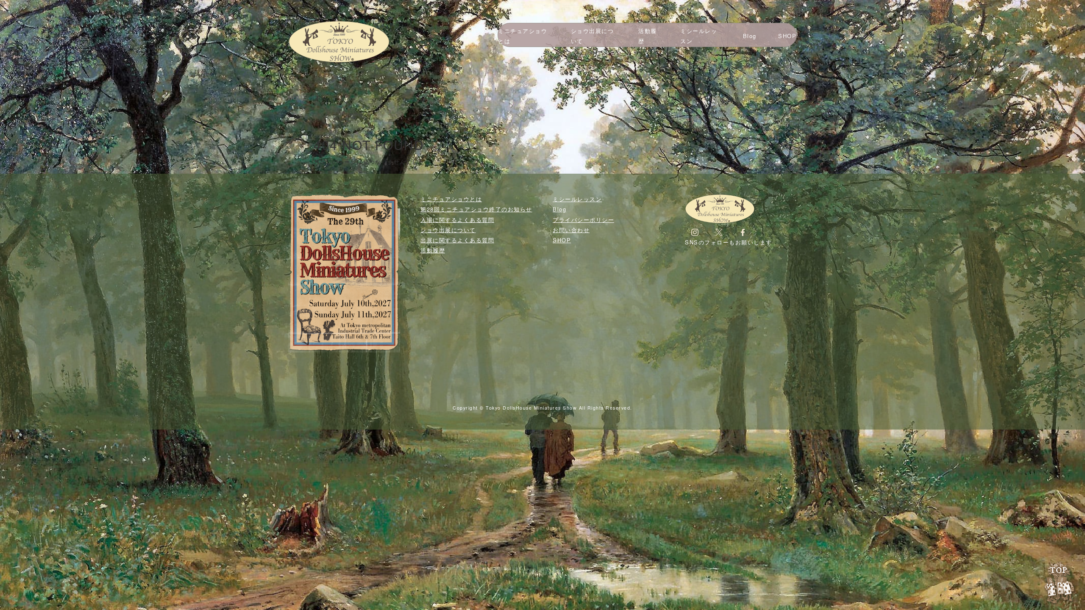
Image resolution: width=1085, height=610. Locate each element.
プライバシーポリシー (583, 220)
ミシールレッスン (698, 36)
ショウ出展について (592, 36)
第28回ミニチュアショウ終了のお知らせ (476, 209)
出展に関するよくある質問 (457, 240)
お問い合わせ (571, 230)
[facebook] (742, 232)
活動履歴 (647, 36)
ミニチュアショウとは (522, 36)
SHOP (787, 36)
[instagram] (694, 232)
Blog (750, 36)
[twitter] (719, 232)
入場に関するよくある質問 (457, 220)
